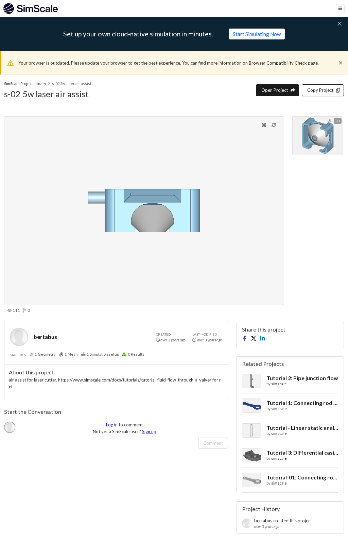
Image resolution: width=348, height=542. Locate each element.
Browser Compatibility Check (278, 63)
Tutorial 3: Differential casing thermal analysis (302, 452)
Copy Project (320, 90)
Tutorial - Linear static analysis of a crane (302, 427)
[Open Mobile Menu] (340, 8)
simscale (279, 384)
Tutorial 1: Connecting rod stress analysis (302, 403)
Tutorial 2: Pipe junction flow (302, 378)
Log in (112, 424)
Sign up (149, 431)
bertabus (45, 337)
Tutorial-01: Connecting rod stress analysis (302, 477)
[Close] (340, 62)
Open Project (274, 90)
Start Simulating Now (257, 34)
